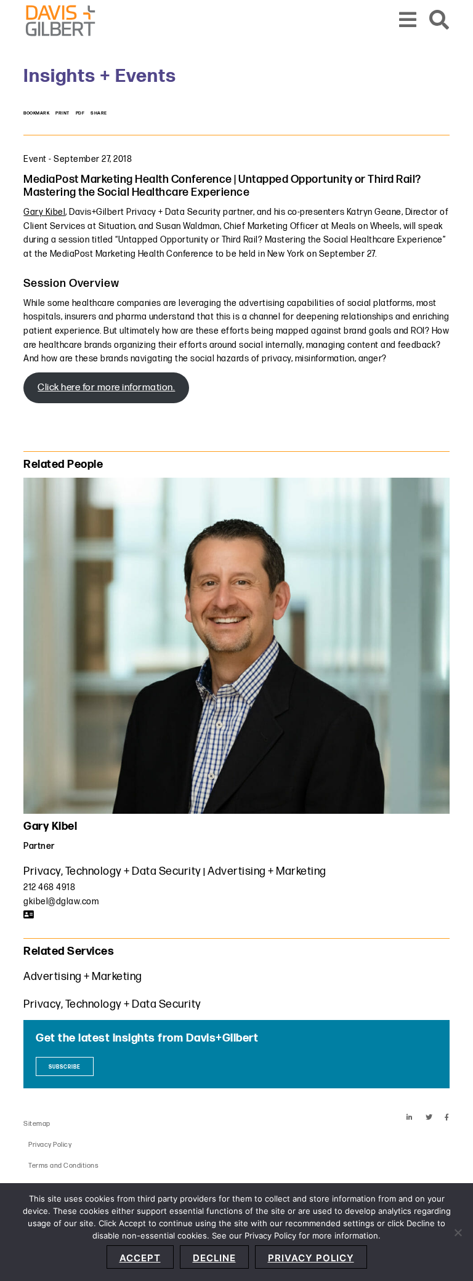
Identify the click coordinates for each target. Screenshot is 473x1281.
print (62, 113)
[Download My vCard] (28, 915)
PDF (80, 113)
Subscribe (65, 1067)
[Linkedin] (409, 1118)
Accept (140, 1258)
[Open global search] (439, 20)
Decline (214, 1258)
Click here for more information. (106, 387)
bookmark (36, 113)
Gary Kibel (44, 212)
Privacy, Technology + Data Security (112, 871)
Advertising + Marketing (267, 871)
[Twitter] (429, 1118)
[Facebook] (447, 1118)
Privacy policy (311, 1258)
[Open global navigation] (408, 20)
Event (35, 159)
